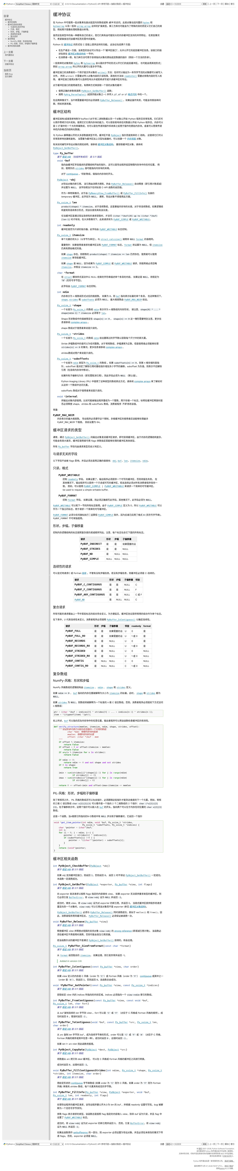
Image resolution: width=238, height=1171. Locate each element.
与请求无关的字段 (17, 27)
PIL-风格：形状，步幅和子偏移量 (23, 43)
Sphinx (222, 1168)
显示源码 (8, 76)
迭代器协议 (9, 55)
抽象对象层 (116, 4)
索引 (232, 4)
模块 (227, 4)
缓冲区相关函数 (14, 46)
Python (9, 4)
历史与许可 (227, 1156)
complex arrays (79, 322)
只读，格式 (14, 29)
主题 (162, 4)
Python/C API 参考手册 (98, 4)
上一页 (212, 4)
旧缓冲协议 (9, 64)
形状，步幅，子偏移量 (19, 32)
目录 (6, 16)
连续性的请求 (15, 34)
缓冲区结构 (12, 22)
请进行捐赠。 (229, 1161)
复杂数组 (11, 39)
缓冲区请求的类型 (15, 24)
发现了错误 (229, 1166)
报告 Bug (9, 74)
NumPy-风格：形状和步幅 (21, 41)
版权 (200, 1149)
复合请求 (14, 36)
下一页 (220, 4)
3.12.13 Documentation (75, 4)
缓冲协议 (127, 4)
